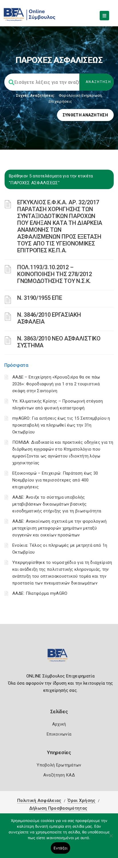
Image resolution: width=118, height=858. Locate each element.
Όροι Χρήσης (81, 800)
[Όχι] (111, 838)
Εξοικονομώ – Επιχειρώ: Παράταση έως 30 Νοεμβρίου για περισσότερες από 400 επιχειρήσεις (55, 480)
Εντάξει (61, 848)
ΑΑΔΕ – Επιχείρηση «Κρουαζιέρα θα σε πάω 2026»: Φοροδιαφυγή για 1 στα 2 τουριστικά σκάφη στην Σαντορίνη (56, 383)
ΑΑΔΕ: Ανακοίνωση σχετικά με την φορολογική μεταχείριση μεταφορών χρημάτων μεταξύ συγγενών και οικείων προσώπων (59, 528)
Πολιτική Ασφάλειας (39, 800)
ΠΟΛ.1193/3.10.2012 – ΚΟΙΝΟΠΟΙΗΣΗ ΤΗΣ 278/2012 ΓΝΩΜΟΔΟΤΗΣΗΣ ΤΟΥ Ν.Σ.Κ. (54, 274)
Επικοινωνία (59, 734)
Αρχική (59, 724)
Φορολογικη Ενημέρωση (80, 95)
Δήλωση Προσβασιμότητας (58, 808)
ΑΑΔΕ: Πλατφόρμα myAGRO (40, 593)
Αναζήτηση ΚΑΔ (59, 775)
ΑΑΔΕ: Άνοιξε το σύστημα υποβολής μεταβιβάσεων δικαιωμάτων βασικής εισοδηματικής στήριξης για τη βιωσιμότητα (56, 504)
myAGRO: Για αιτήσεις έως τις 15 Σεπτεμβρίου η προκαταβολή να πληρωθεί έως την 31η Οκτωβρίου (61, 425)
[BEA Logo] (59, 658)
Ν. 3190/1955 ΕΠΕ (39, 297)
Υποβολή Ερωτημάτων (59, 765)
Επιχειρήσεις (60, 101)
